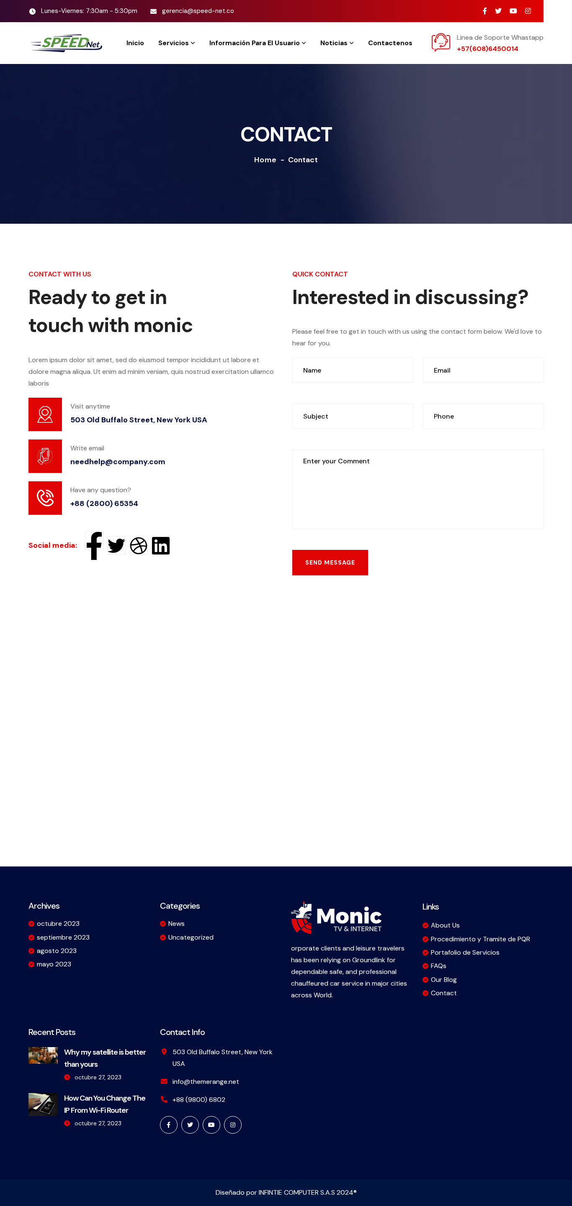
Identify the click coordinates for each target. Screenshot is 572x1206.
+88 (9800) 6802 (199, 1099)
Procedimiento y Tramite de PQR (480, 939)
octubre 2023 (58, 923)
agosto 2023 (57, 950)
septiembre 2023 (63, 937)
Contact (444, 993)
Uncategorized (191, 937)
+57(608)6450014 (487, 48)
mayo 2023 (54, 964)
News (176, 923)
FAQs (438, 965)
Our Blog (444, 979)
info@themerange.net (206, 1081)
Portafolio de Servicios (465, 952)
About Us (445, 925)
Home (265, 159)
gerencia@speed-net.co (198, 11)
